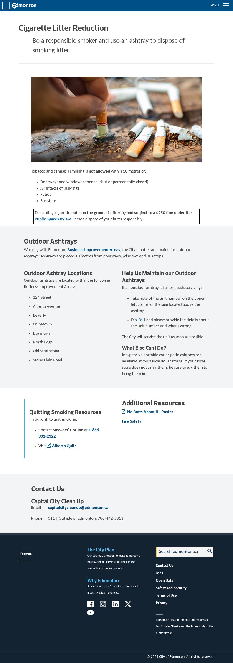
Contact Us (164, 566)
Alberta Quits (64, 446)
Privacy (161, 603)
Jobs (159, 573)
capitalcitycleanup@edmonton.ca (78, 508)
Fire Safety (131, 421)
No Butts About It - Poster (149, 412)
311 (142, 320)
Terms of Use (166, 596)
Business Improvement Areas (93, 250)
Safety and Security (171, 588)
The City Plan (100, 549)
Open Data (164, 581)
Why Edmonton (103, 580)
